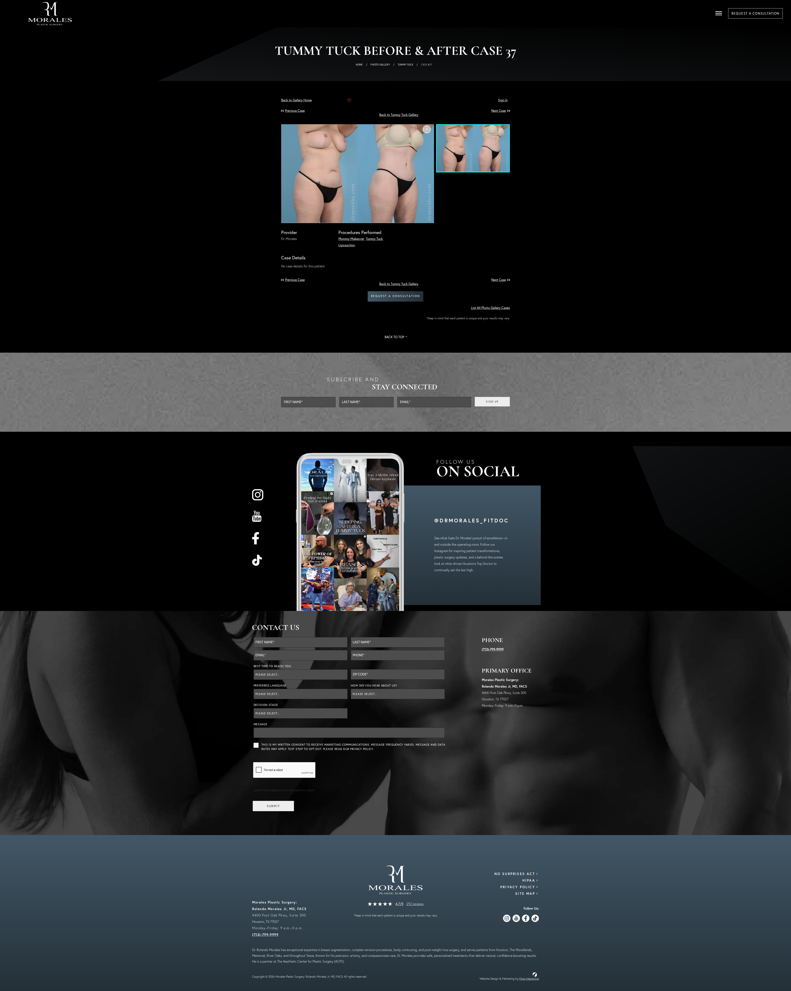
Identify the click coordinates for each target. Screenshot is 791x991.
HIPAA (528, 880)
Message (260, 724)
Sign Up (492, 401)
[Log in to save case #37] (349, 100)
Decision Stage (266, 705)
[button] (295, 111)
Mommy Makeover (351, 239)
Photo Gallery (380, 64)
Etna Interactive (529, 978)
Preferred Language (270, 685)
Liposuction (346, 245)
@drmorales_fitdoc (471, 520)
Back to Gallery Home (296, 100)
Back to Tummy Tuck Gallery (398, 115)
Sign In (503, 100)
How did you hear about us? (374, 685)
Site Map (525, 893)
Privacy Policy (361, 749)
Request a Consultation (395, 296)
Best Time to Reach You (272, 666)
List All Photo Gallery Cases (490, 308)
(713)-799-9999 (493, 649)
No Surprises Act (514, 874)
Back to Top (394, 337)
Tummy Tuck (405, 64)
